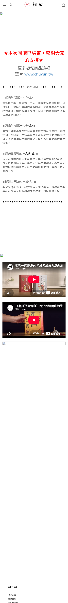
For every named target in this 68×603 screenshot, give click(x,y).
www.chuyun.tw (38, 74)
